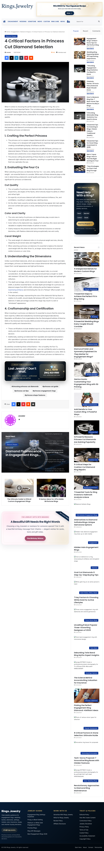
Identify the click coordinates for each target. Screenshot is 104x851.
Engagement (13, 21)
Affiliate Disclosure (60, 824)
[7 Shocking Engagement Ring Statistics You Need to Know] (79, 68)
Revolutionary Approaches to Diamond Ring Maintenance (86, 788)
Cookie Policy (84, 833)
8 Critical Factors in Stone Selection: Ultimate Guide (86, 734)
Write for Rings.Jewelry (61, 817)
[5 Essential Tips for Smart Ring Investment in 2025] (79, 143)
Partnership (98, 847)
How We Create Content (87, 817)
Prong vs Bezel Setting (35, 819)
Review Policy (58, 820)
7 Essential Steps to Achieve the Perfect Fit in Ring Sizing (85, 296)
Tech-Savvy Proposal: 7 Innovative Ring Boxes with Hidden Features (86, 760)
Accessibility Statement (87, 836)
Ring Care (55, 21)
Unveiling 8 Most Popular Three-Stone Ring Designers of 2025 (85, 627)
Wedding (23, 21)
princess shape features (35, 395)
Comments (96, 31)
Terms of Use (84, 830)
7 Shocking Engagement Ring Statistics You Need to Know (92, 70)
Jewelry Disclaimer (86, 824)
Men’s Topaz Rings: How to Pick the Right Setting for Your (93, 157)
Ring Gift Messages (34, 831)
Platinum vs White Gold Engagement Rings (35, 824)
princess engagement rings (45, 391)
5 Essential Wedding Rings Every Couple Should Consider (86, 324)
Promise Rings (32, 828)
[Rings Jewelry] (17, 6)
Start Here (78, 847)
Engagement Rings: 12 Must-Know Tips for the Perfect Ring (93, 42)
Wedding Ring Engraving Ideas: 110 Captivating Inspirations (93, 55)
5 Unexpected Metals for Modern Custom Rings (85, 270)
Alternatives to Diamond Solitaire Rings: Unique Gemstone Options (85, 522)
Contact (90, 847)
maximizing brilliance (15, 290)
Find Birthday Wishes (35, 538)
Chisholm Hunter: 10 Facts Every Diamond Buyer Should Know (93, 85)
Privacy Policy (84, 827)
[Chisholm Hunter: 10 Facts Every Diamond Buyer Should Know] (79, 84)
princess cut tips (22, 391)
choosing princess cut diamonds (25, 386)
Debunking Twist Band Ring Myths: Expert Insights (86, 653)
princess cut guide (51, 386)
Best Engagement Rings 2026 (37, 834)
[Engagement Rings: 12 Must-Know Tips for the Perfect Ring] (79, 41)
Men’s (40, 21)
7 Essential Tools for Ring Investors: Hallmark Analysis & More (85, 494)
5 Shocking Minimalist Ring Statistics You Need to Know (92, 116)
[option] (35, 452)
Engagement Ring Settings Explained (36, 815)
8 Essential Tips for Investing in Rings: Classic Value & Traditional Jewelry (92, 130)
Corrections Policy (86, 820)
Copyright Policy (85, 839)
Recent (85, 31)
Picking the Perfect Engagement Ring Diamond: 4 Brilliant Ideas (86, 708)
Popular (76, 31)
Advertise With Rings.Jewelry (63, 814)
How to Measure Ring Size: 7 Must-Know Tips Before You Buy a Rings (93, 101)
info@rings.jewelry (9, 830)
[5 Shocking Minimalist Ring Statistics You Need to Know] (79, 115)
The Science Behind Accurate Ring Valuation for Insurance (85, 680)
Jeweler (8, 52)
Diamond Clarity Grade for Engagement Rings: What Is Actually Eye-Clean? (23, 453)
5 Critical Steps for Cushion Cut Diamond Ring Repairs (84, 467)
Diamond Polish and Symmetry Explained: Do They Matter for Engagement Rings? (85, 353)
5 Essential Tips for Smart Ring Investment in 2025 (92, 144)
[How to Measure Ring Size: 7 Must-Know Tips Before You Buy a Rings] (79, 100)
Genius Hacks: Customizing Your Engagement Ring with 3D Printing (86, 383)
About (85, 847)
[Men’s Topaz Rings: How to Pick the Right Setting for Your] (79, 157)
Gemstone (32, 21)
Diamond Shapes (25, 32)
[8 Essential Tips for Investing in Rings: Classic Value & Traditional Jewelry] (79, 127)
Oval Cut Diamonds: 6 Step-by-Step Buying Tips (86, 573)
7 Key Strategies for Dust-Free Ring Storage (93, 168)
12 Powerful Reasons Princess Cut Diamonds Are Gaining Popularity (85, 439)
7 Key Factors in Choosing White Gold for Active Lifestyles (86, 600)
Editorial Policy (84, 814)
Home (8, 32)
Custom (46, 21)
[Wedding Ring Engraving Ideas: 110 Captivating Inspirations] (79, 55)
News (62, 21)
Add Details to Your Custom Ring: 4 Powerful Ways (85, 412)
